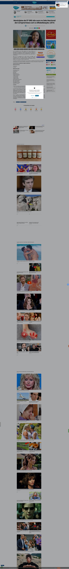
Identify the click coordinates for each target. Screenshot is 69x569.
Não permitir (33, 95)
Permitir (37, 95)
